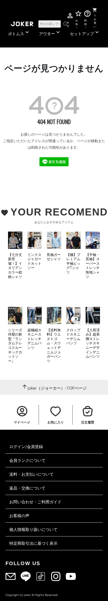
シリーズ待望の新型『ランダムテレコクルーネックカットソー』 (15, 345)
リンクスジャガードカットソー (34, 261)
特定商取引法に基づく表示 (33, 543)
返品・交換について (27, 487)
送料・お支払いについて (31, 474)
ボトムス (19, 32)
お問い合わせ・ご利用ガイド (35, 501)
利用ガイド (86, 23)
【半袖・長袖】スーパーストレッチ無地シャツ (93, 265)
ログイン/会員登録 (26, 446)
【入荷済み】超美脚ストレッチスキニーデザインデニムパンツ (93, 343)
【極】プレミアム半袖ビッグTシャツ (73, 263)
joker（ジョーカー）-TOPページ (57, 388)
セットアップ (85, 32)
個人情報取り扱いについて (33, 529)
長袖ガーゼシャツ (54, 256)
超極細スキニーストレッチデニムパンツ (34, 339)
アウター (50, 32)
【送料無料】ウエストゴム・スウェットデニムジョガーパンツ (54, 345)
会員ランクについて (27, 460)
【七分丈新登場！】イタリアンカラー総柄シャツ (15, 265)
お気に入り (77, 23)
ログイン (68, 23)
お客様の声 (19, 515)
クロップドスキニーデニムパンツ (73, 336)
